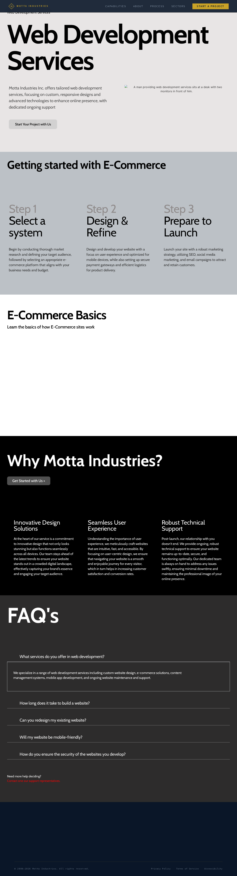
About (138, 6)
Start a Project (210, 6)
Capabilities (115, 6)
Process (157, 6)
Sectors (178, 6)
